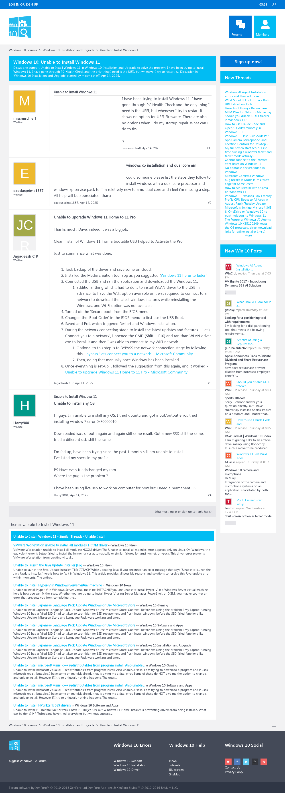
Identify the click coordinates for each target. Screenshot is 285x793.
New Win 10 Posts (243, 250)
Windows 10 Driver (127, 769)
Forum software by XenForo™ (48, 787)
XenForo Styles (127, 787)
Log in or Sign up (23, 4)
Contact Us (232, 767)
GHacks (230, 462)
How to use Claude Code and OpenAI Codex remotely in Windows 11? (245, 128)
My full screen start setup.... (249, 502)
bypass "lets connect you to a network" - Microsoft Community (139, 353)
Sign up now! (248, 61)
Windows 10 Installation (130, 765)
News (173, 761)
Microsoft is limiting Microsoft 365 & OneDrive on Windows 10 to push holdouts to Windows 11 (248, 211)
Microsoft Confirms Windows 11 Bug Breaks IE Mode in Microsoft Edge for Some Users (247, 180)
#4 (210, 495)
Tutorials (174, 765)
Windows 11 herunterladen (183, 275)
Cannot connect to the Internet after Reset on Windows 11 (246, 161)
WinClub (231, 273)
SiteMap (174, 774)
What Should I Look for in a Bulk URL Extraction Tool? (247, 102)
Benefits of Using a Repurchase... (249, 342)
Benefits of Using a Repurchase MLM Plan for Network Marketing (248, 110)
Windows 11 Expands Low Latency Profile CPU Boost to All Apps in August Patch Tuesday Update (248, 200)
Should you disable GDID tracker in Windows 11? (247, 118)
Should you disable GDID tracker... (253, 384)
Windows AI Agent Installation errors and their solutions (245, 94)
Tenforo (230, 508)
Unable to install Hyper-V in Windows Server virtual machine (57, 585)
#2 (210, 203)
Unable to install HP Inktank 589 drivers (42, 705)
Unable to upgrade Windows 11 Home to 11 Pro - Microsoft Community (126, 372)
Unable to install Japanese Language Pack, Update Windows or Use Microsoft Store (74, 605)
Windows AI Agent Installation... (249, 267)
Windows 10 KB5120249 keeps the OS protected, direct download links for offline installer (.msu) (248, 227)
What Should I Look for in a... (253, 304)
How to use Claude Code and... (253, 422)
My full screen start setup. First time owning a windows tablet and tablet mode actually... (248, 152)
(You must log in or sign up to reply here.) (183, 511)
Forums (237, 34)
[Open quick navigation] (274, 50)
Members (262, 34)
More (248, 235)
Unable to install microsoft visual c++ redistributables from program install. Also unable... (79, 665)
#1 (208, 148)
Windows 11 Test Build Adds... (251, 456)
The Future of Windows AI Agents (248, 219)
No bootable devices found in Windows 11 (245, 169)
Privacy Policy (234, 772)
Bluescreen (176, 769)
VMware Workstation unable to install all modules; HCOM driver (60, 545)
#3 (210, 383)
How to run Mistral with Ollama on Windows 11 (246, 190)
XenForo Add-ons (100, 787)
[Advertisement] (87, 123)
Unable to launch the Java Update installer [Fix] (47, 565)
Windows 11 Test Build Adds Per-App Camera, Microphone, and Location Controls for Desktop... (247, 140)
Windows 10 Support (128, 761)
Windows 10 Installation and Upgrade (39, 75)
